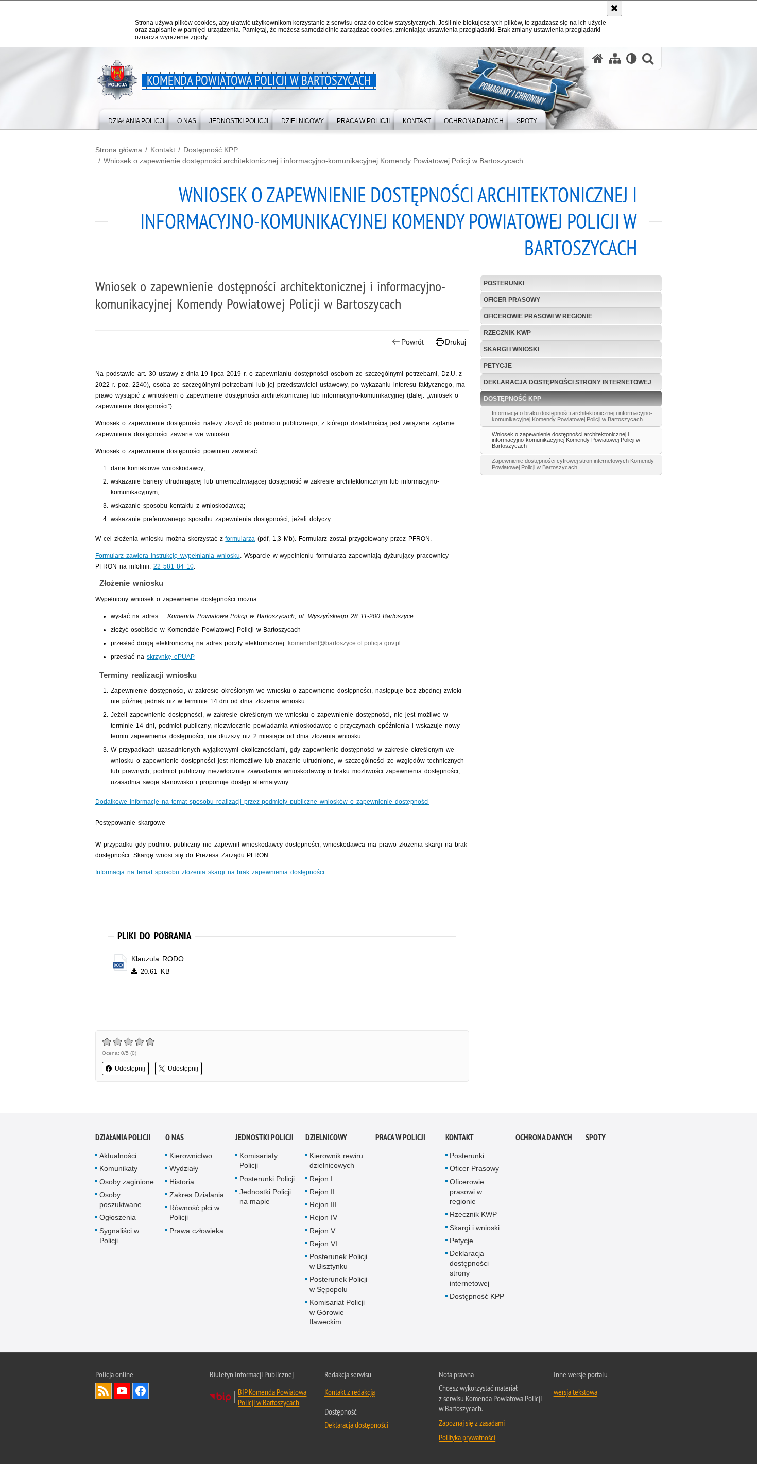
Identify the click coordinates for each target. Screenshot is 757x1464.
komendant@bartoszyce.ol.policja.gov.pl (344, 643)
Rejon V (322, 1231)
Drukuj (455, 342)
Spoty (596, 1137)
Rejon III (323, 1204)
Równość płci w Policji (194, 1212)
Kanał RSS (103, 1391)
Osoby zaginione (126, 1182)
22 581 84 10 (173, 566)
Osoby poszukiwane (120, 1200)
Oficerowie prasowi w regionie (538, 316)
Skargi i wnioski (511, 349)
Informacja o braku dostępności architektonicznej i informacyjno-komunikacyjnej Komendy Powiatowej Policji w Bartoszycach (572, 416)
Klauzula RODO (157, 959)
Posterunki (504, 283)
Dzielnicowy (326, 1137)
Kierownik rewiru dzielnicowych (336, 1160)
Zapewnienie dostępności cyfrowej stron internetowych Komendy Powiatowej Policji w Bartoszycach (573, 464)
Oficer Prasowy (512, 299)
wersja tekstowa (575, 1392)
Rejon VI (323, 1243)
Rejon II (322, 1191)
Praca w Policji (400, 1137)
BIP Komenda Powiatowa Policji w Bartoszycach (272, 1397)
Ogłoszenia (117, 1217)
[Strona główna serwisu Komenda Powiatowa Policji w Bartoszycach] (598, 58)
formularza (240, 538)
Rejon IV (323, 1217)
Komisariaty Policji (258, 1160)
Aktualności (117, 1155)
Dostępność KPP (210, 150)
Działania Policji (123, 1137)
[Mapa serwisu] (615, 58)
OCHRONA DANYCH (543, 1137)
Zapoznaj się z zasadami (472, 1423)
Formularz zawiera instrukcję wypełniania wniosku (167, 555)
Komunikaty (118, 1168)
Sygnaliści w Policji (119, 1236)
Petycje (498, 365)
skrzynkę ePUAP (171, 656)
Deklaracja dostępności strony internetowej (567, 382)
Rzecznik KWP (507, 332)
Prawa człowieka (196, 1231)
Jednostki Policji (264, 1137)
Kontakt (162, 150)
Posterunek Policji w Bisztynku (338, 1261)
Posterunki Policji (267, 1179)
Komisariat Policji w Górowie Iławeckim (337, 1312)
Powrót (412, 342)
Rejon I (321, 1179)
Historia (181, 1182)
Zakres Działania (196, 1195)
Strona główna (118, 150)
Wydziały (183, 1168)
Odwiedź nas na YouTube (122, 1391)
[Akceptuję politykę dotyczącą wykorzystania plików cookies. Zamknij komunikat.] (614, 8)
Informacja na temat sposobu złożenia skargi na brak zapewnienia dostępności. (210, 872)
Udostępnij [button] (130, 1068)
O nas (174, 1137)
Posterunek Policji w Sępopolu (338, 1284)
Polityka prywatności (467, 1437)
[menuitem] (136, 119)
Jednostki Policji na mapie (265, 1196)
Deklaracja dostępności (356, 1425)
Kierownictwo (190, 1155)
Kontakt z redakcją (349, 1392)
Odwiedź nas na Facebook (140, 1391)
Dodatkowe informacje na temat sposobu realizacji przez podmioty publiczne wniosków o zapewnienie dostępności (262, 801)
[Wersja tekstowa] (631, 58)
